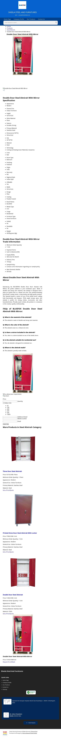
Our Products (31, 19)
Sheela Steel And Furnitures (22, 13)
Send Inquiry (31, 722)
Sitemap (5, 689)
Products (9, 28)
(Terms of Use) (34, 731)
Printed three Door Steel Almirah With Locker (20, 533)
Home (9, 26)
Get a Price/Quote (8, 490)
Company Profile (19, 19)
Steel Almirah (11, 30)
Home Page (7, 19)
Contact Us (41, 19)
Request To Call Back (9, 662)
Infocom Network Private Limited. (29, 733)
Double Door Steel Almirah (13, 595)
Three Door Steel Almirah (12, 471)
